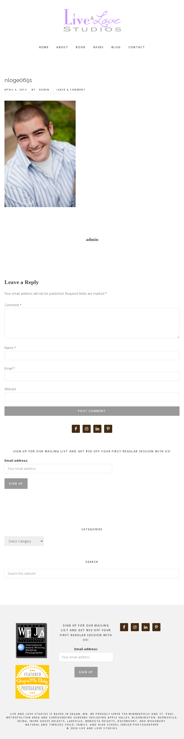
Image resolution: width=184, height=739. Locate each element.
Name (10, 348)
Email (9, 368)
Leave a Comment (71, 89)
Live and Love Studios (92, 20)
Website (10, 389)
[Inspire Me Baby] (31, 668)
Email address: (16, 460)
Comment (13, 305)
